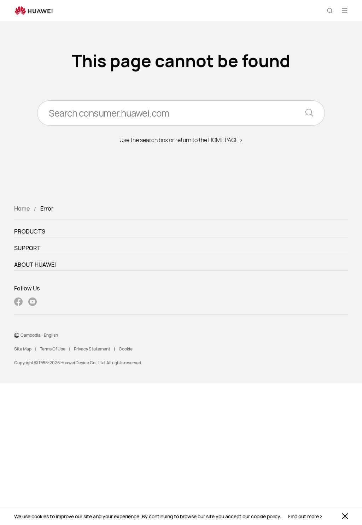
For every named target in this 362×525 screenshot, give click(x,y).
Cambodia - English (39, 335)
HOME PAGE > (225, 140)
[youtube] (32, 302)
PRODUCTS (29, 231)
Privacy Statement (92, 349)
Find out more (303, 516)
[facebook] (18, 302)
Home (22, 208)
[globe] (16, 335)
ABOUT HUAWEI (35, 264)
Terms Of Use (52, 349)
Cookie (126, 349)
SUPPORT (27, 248)
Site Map (22, 349)
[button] (330, 10)
